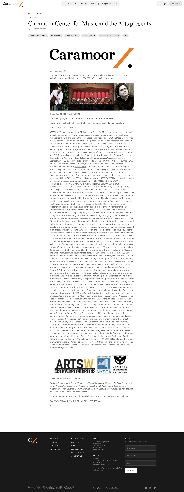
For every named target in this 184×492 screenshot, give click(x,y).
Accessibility (77, 453)
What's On (72, 3)
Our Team (75, 446)
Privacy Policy (97, 488)
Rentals (75, 442)
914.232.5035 (97, 447)
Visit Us (84, 3)
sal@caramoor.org (90, 178)
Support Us (106, 3)
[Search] (63, 4)
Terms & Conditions (113, 488)
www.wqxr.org (81, 166)
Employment (77, 449)
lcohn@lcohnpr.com (59, 78)
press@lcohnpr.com (105, 78)
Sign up (131, 470)
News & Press (77, 439)
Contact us (76, 456)
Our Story (95, 3)
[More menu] (116, 4)
